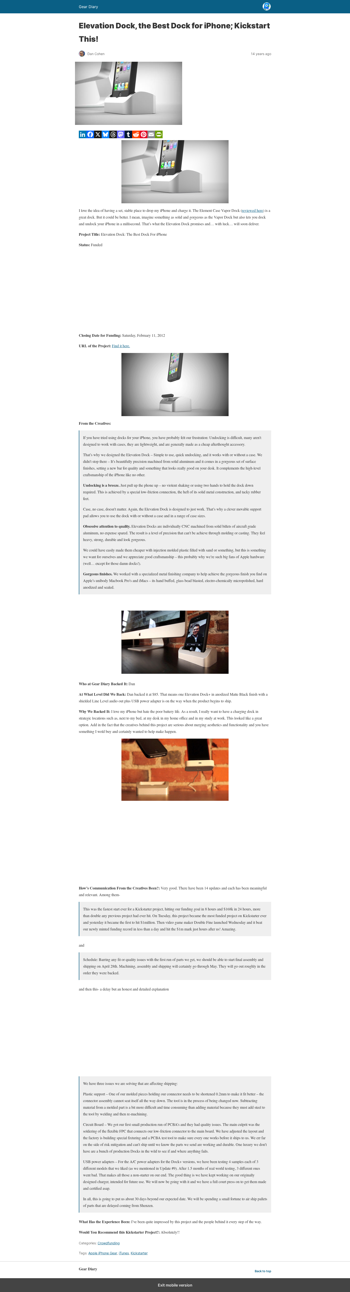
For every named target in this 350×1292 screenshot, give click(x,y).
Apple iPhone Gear (102, 1253)
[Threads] (113, 136)
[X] (98, 136)
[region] (175, 290)
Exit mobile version (175, 1285)
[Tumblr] (128, 136)
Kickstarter (139, 1253)
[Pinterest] (143, 136)
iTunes (124, 1253)
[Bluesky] (105, 136)
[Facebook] (90, 136)
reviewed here (252, 210)
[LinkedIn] (82, 136)
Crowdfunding (109, 1243)
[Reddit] (136, 136)
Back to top (263, 1271)
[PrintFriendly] (159, 136)
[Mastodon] (121, 136)
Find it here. (121, 345)
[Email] (151, 136)
